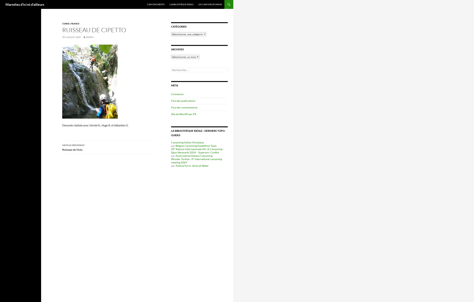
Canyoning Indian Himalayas (187, 142)
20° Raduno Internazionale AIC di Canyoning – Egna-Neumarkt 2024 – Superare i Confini (197, 150)
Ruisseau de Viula (73, 147)
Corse (66, 23)
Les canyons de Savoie (210, 4)
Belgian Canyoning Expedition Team (196, 145)
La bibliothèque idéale (181, 4)
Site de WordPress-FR (183, 114)
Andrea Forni (183, 165)
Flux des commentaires (184, 107)
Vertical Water (200, 165)
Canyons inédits (156, 4)
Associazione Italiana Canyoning (194, 155)
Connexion (177, 94)
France (75, 23)
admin (90, 37)
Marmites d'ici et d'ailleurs (25, 4)
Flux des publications (183, 100)
